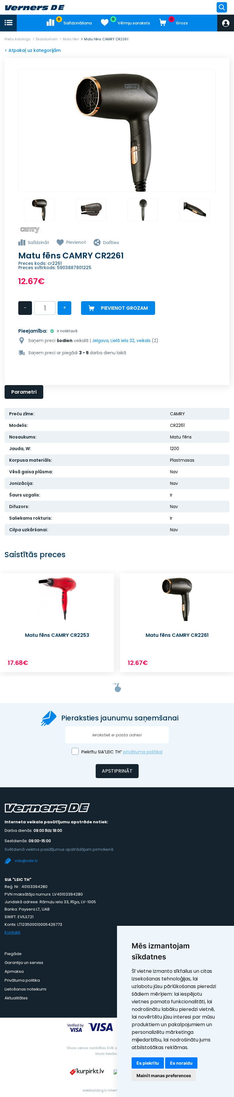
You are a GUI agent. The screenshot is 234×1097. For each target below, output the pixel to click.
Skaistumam (47, 39)
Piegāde (13, 954)
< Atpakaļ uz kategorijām (33, 50)
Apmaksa (14, 971)
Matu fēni (71, 39)
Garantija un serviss (24, 963)
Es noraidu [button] (181, 1063)
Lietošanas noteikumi (25, 989)
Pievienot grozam (124, 308)
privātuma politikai (142, 752)
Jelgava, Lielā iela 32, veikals (121, 340)
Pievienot (76, 242)
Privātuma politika (22, 980)
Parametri (24, 391)
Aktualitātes (16, 998)
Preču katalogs (17, 39)
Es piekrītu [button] (147, 1063)
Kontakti (12, 932)
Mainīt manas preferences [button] (163, 1075)
